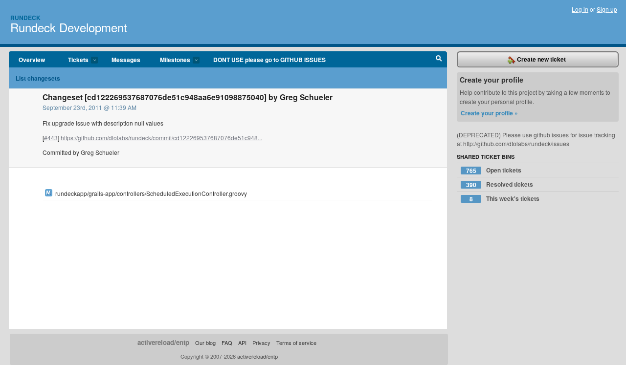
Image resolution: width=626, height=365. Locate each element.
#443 (51, 137)
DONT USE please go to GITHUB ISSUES (269, 59)
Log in (580, 9)
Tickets (73, 60)
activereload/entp (163, 342)
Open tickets (494, 170)
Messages (126, 59)
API (242, 342)
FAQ (227, 342)
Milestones (170, 60)
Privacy (261, 342)
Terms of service (296, 342)
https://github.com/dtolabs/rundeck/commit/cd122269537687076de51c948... (161, 137)
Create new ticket (540, 59)
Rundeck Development (68, 27)
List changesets (38, 78)
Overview (32, 59)
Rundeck (25, 17)
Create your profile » (489, 112)
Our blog (205, 342)
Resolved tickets (500, 184)
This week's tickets (505, 198)
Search (439, 59)
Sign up (607, 9)
